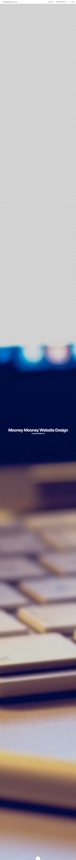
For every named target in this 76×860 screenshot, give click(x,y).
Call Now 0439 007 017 (61, 1)
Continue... (38, 858)
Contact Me (50, 1)
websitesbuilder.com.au (10, 2)
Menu (73, 1)
